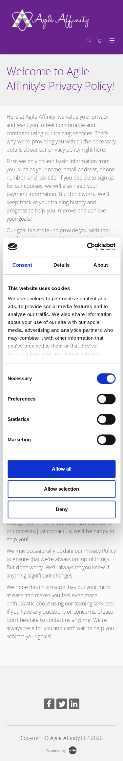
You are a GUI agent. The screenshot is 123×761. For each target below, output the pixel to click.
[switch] (106, 399)
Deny (62, 509)
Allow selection (61, 489)
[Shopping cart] (100, 40)
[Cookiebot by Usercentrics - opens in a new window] (87, 246)
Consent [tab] (22, 265)
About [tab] (100, 265)
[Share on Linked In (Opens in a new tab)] (74, 705)
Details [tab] (61, 265)
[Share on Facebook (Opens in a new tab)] (49, 705)
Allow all (62, 469)
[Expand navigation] (111, 40)
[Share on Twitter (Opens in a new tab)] (61, 705)
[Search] (90, 40)
